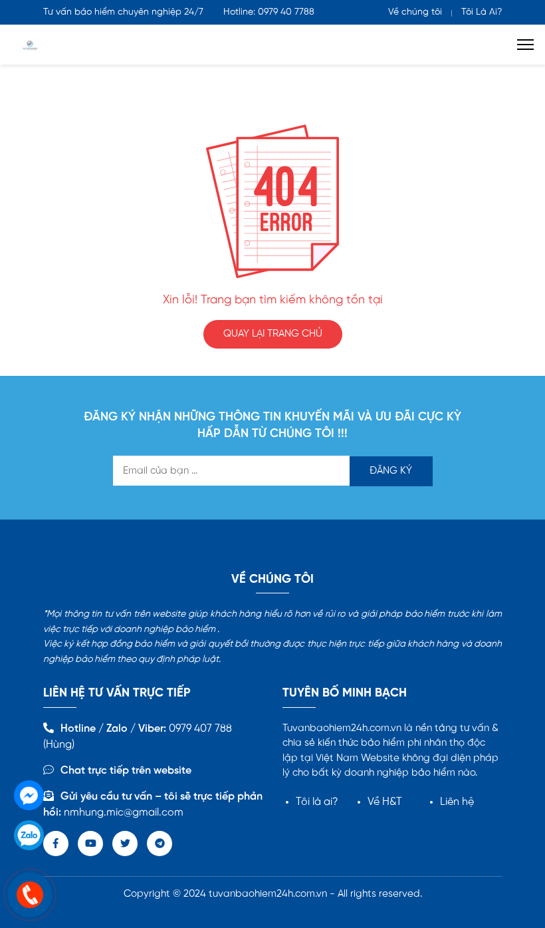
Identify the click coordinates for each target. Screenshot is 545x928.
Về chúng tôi (415, 12)
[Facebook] (29, 795)
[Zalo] (29, 835)
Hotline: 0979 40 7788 (268, 12)
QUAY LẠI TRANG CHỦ (272, 334)
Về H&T (385, 802)
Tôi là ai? (317, 802)
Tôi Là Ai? (481, 12)
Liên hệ (457, 802)
